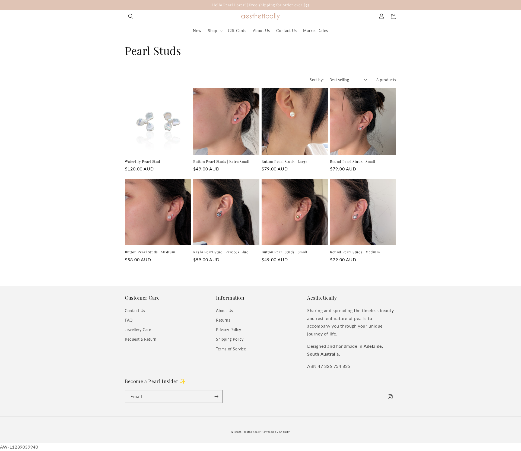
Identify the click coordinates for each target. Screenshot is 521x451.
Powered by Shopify (276, 431)
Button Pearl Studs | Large (285, 161)
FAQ (129, 320)
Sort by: (317, 79)
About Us (224, 310)
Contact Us (135, 310)
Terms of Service (231, 349)
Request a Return (141, 339)
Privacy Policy (228, 329)
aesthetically (252, 431)
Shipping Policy (230, 339)
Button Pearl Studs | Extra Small (221, 161)
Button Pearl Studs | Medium (150, 252)
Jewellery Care (138, 329)
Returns (223, 320)
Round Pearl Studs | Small (352, 161)
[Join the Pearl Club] (216, 396)
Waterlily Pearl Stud (142, 161)
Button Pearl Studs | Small (284, 252)
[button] (131, 16)
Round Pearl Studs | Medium (355, 252)
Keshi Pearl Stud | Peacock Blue (221, 252)
